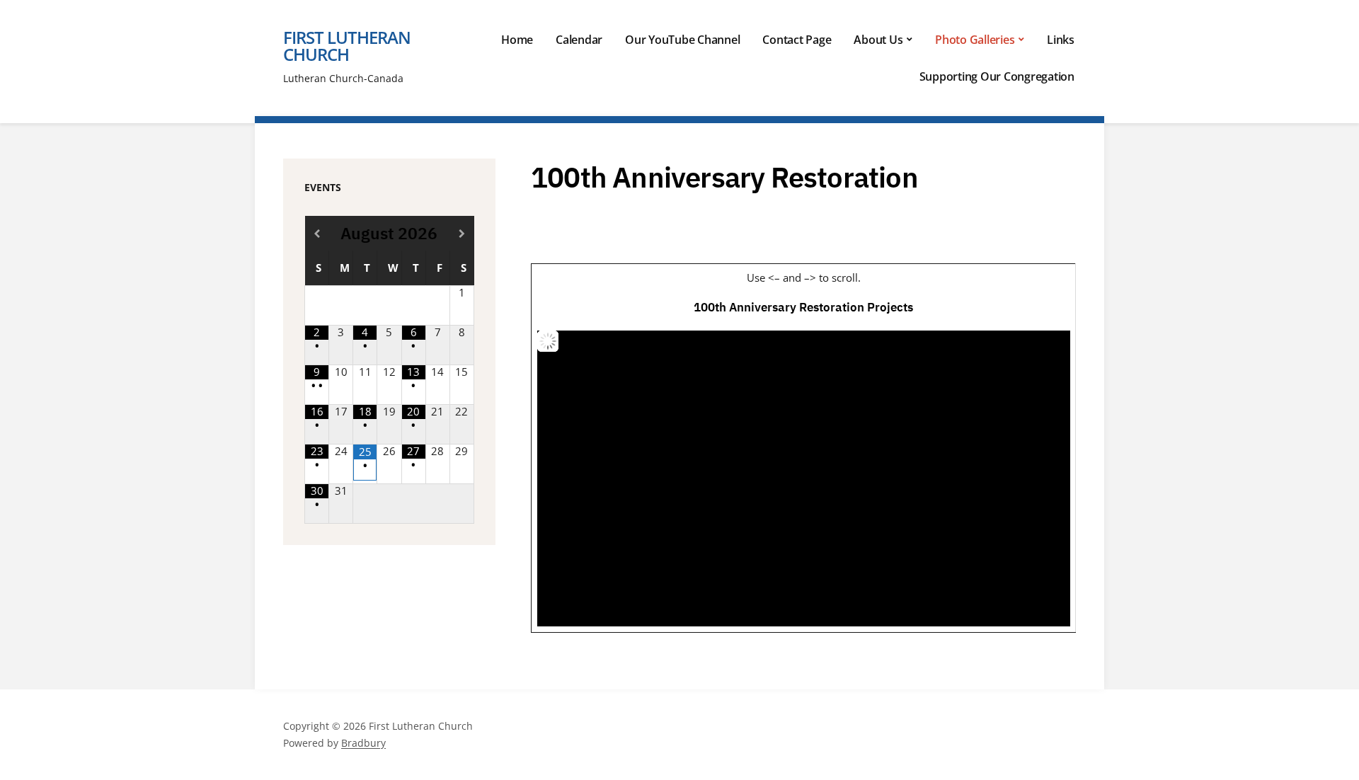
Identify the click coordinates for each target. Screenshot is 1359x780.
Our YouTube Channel (682, 39)
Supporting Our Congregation (996, 76)
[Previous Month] (317, 234)
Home (517, 39)
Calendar (579, 39)
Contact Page (796, 39)
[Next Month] (461, 234)
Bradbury (363, 743)
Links (1060, 39)
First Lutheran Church (347, 45)
